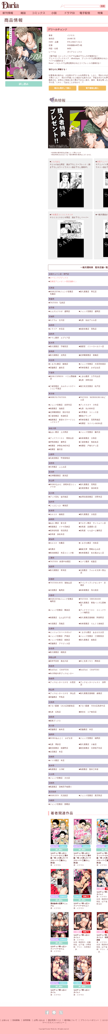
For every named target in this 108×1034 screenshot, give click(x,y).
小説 (54, 13)
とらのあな (55, 162)
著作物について (70, 1020)
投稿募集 (16, 1020)
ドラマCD (69, 13)
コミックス (38, 13)
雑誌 (23, 13)
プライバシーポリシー (89, 1020)
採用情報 (26, 1020)
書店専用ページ (54, 1020)
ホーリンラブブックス (59, 278)
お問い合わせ (39, 1020)
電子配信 (85, 13)
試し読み (23, 84)
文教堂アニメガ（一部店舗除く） (63, 281)
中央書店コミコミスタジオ (62, 215)
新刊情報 (8, 13)
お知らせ (5, 1020)
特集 (100, 13)
